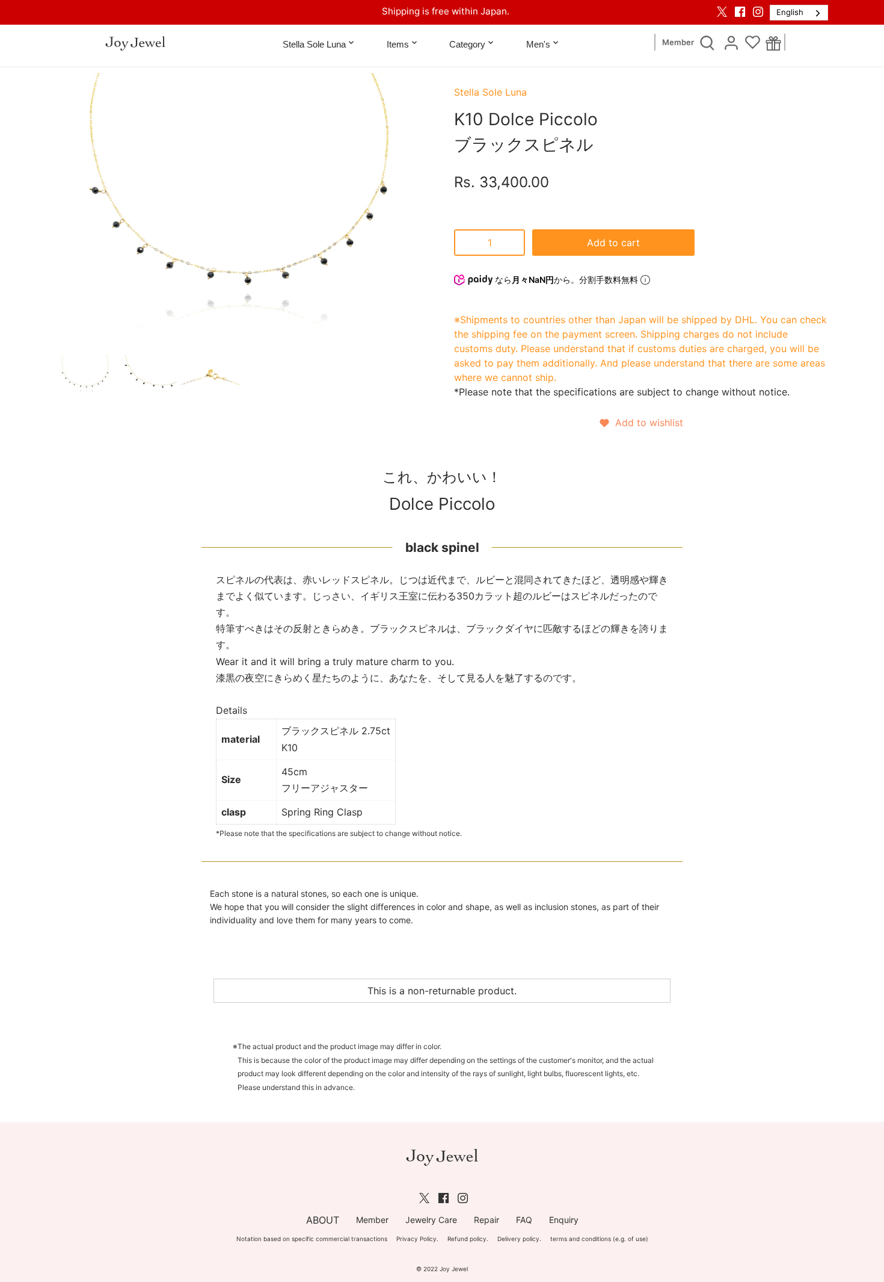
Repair (486, 1220)
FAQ (524, 1220)
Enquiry (564, 1220)
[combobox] (799, 12)
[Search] (707, 42)
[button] (641, 422)
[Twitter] (722, 11)
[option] (85, 376)
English (789, 12)
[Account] (731, 42)
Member (678, 42)
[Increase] (513, 242)
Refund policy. (467, 1238)
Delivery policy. (519, 1238)
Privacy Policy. (417, 1238)
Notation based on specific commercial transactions (311, 1238)
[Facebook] (740, 11)
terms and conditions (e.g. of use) (599, 1238)
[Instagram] (758, 11)
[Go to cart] (773, 42)
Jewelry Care (431, 1220)
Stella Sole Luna (490, 92)
